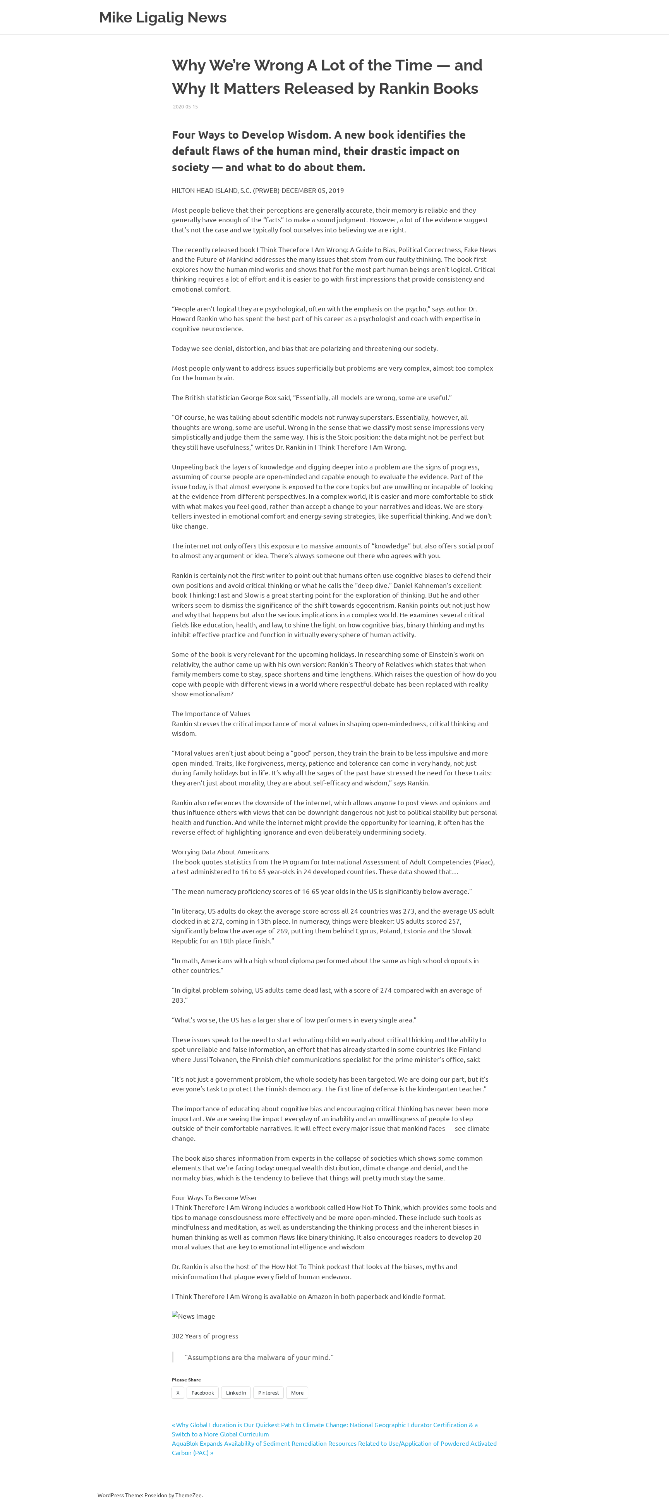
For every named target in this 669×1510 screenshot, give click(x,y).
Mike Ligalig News (163, 17)
